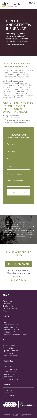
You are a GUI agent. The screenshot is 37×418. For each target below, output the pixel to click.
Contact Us (7, 390)
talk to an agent (18, 263)
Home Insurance (9, 374)
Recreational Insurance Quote (14, 335)
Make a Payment (9, 346)
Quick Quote (8, 322)
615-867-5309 (18, 279)
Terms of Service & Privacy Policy (24, 414)
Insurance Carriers (10, 308)
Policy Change (8, 353)
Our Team (6, 304)
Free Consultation (10, 395)
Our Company (8, 301)
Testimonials (8, 306)
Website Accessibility (19, 416)
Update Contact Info (11, 351)
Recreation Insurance (11, 379)
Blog (5, 311)
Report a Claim (8, 348)
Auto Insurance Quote (11, 325)
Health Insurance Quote (12, 327)
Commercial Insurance (11, 369)
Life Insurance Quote (11, 332)
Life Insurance (8, 377)
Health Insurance (9, 372)
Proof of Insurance (10, 356)
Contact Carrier (9, 393)
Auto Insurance (8, 367)
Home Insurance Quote (11, 329)
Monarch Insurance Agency (15, 413)
